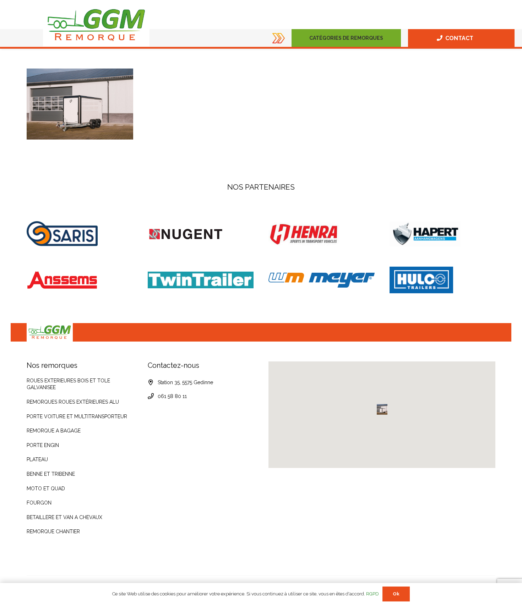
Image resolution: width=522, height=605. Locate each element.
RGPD (372, 593)
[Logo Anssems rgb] (80, 280)
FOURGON (39, 503)
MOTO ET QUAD (46, 488)
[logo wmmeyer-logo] (321, 280)
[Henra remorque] (321, 234)
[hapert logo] (443, 234)
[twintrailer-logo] (201, 280)
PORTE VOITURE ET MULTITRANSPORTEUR (77, 416)
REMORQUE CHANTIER (53, 531)
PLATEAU (37, 459)
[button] (386, 38)
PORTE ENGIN (43, 445)
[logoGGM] (96, 25)
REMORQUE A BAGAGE (54, 431)
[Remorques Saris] (80, 234)
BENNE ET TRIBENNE (51, 474)
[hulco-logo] (443, 280)
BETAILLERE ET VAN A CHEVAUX (64, 517)
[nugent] (201, 234)
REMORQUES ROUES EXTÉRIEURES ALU (73, 402)
